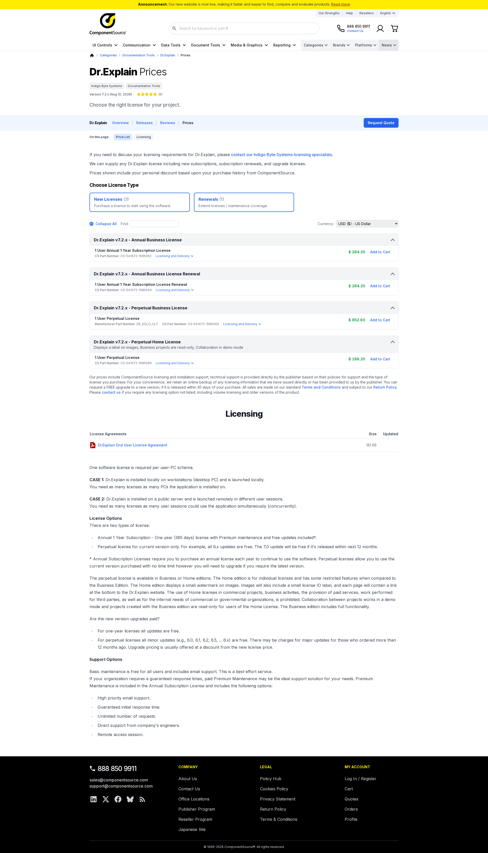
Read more (340, 4)
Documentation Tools (139, 55)
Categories (313, 45)
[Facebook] (118, 799)
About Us (187, 778)
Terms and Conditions (321, 387)
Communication (136, 45)
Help (349, 13)
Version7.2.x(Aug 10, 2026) (110, 94)
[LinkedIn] (93, 799)
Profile (351, 819)
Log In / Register (360, 778)
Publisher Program (196, 809)
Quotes (351, 798)
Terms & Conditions (278, 819)
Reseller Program (195, 819)
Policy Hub (270, 778)
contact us (111, 392)
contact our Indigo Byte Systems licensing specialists (281, 154)
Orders (351, 809)
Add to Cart (380, 252)
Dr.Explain (167, 55)
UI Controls (102, 45)
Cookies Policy (274, 788)
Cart (349, 788)
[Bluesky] (130, 799)
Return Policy (385, 387)
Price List (123, 137)
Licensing (143, 137)
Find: (125, 224)
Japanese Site (192, 829)
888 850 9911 (117, 769)
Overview (120, 123)
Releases (144, 123)
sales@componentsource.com (118, 779)
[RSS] (142, 799)
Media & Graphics (247, 45)
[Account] (380, 28)
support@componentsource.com (121, 786)
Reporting (282, 45)
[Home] (91, 55)
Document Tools (205, 45)
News (387, 45)
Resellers (366, 13)
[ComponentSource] (107, 24)
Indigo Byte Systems (106, 86)
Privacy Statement (277, 798)
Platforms (363, 45)
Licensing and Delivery (173, 256)
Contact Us (189, 788)
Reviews (167, 123)
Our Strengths (329, 13)
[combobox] (244, 28)
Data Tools (170, 45)
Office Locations (193, 798)
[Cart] (394, 28)
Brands (339, 45)
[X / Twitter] (106, 799)
